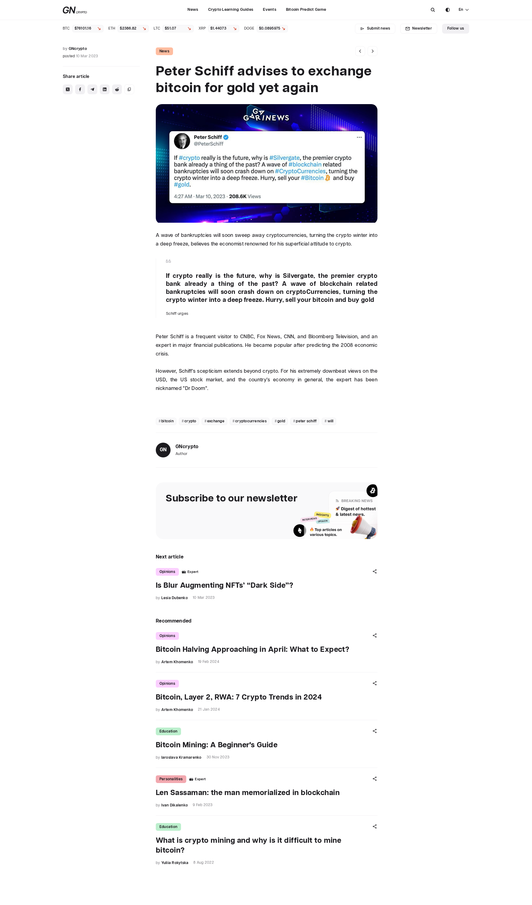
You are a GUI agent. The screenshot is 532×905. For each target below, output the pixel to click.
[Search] (433, 10)
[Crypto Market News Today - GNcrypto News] (75, 10)
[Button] (433, 10)
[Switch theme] (447, 10)
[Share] (374, 571)
